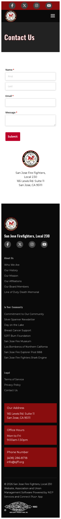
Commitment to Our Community (24, 314)
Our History (11, 270)
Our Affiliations (13, 281)
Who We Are (11, 264)
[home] (11, 16)
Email (14, 96)
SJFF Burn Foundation (17, 335)
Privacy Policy (12, 384)
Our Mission (11, 275)
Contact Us (10, 390)
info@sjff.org (15, 462)
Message (16, 112)
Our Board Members (16, 286)
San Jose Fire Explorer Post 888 (23, 352)
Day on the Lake (14, 324)
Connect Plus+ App (31, 496)
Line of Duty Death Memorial (21, 292)
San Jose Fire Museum (17, 341)
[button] (53, 16)
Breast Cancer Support (17, 330)
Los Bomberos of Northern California (26, 346)
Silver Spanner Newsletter (19, 319)
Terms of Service (14, 379)
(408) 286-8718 (17, 458)
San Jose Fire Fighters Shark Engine (25, 357)
